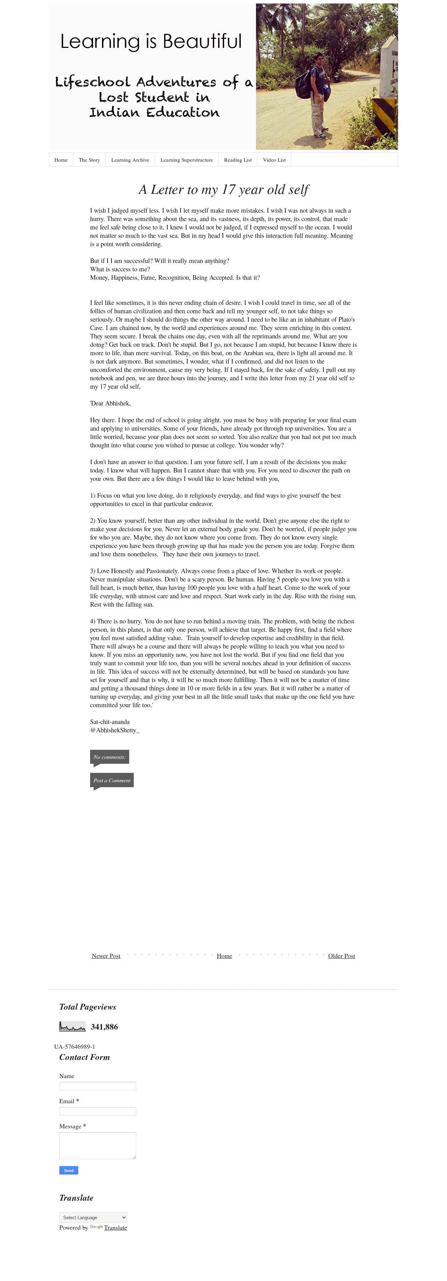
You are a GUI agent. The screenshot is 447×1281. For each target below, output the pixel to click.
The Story (89, 159)
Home (61, 159)
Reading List (238, 159)
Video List (274, 159)
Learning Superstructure (187, 159)
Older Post (341, 955)
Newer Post (106, 955)
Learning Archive (130, 159)
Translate (115, 1227)
